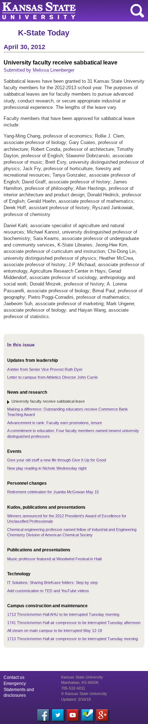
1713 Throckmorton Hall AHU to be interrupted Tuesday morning (63, 614)
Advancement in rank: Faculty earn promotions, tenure (54, 423)
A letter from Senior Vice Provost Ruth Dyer (45, 369)
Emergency (15, 683)
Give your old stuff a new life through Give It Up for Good (56, 460)
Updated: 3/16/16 (76, 699)
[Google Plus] (102, 715)
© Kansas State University (84, 693)
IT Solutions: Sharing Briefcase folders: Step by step (52, 582)
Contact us (14, 677)
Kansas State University (65, 10)
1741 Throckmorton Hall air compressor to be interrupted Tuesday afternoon (73, 622)
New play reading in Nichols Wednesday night (47, 468)
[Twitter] (58, 715)
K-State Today (43, 32)
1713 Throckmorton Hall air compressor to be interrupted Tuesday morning (72, 639)
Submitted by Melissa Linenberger (39, 70)
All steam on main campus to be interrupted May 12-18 (54, 630)
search (137, 11)
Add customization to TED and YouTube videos (48, 591)
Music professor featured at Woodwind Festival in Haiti (54, 559)
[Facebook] (43, 715)
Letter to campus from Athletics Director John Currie (52, 377)
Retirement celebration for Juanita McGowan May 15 (53, 492)
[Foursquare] (87, 715)
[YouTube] (72, 715)
